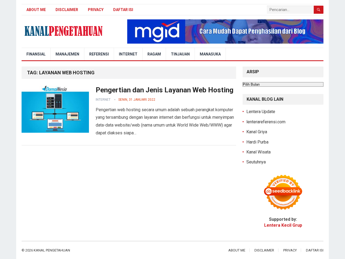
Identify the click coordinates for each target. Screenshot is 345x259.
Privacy (96, 10)
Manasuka (210, 54)
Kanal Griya (256, 131)
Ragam (154, 54)
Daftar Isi (123, 10)
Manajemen (67, 54)
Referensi (99, 54)
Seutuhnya (256, 161)
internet (103, 100)
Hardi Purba (257, 142)
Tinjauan (180, 54)
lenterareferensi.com (265, 121)
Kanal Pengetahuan (52, 250)
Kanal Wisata (258, 152)
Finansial (36, 54)
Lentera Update (260, 111)
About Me (36, 10)
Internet (128, 54)
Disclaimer (67, 10)
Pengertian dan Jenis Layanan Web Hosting (164, 90)
